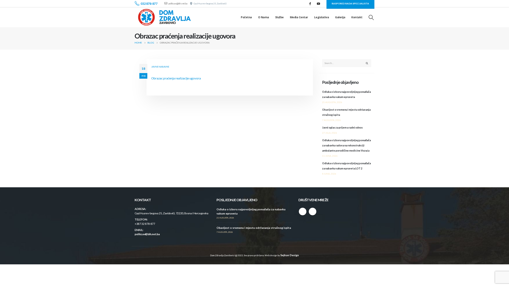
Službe (279, 17)
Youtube (312, 211)
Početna (246, 17)
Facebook (302, 211)
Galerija (340, 17)
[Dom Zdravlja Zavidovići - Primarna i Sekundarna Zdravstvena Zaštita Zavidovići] (164, 17)
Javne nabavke (160, 66)
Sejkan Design (289, 255)
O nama (263, 17)
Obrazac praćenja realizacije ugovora (176, 78)
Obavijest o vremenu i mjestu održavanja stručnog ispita (254, 227)
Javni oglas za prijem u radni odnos (342, 127)
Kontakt (356, 17)
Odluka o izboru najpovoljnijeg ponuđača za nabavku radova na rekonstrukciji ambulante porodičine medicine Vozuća (346, 145)
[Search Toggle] (371, 17)
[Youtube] (318, 3)
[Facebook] (310, 3)
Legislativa (321, 17)
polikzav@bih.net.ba (147, 234)
